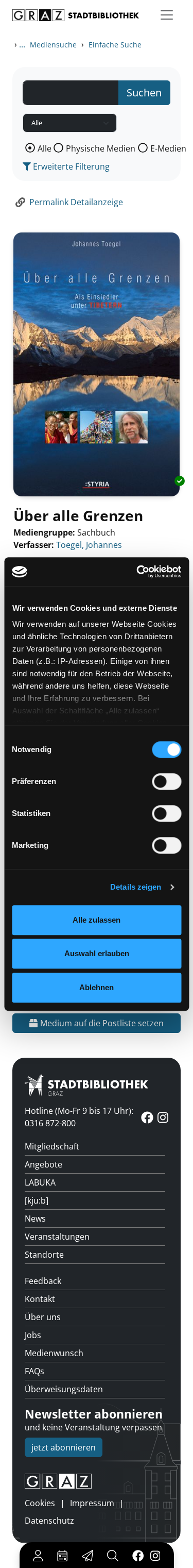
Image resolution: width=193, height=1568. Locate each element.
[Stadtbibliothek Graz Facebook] (138, 1555)
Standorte (44, 1254)
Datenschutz (49, 1520)
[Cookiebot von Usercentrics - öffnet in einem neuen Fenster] (137, 571)
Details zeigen (135, 886)
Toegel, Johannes (89, 545)
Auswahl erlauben (96, 953)
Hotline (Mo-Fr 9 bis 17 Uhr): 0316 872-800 (79, 1117)
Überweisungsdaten (64, 1389)
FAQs (34, 1371)
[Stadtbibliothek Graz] (75, 15)
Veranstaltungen (57, 1236)
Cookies (40, 1503)
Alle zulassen (96, 919)
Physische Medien (100, 148)
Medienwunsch (54, 1353)
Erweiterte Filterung (70, 166)
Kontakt (40, 1299)
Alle (44, 148)
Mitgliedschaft (52, 1146)
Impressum (92, 1503)
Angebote (43, 1164)
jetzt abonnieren (63, 1447)
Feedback (43, 1281)
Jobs (33, 1335)
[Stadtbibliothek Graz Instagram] (155, 1555)
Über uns (43, 1317)
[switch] (166, 781)
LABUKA (40, 1182)
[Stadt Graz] (96, 1481)
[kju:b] (36, 1200)
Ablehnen (96, 987)
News (35, 1218)
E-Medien (168, 148)
